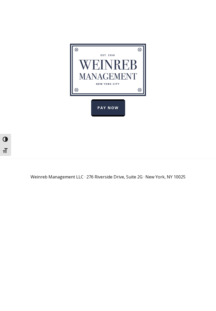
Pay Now (108, 107)
